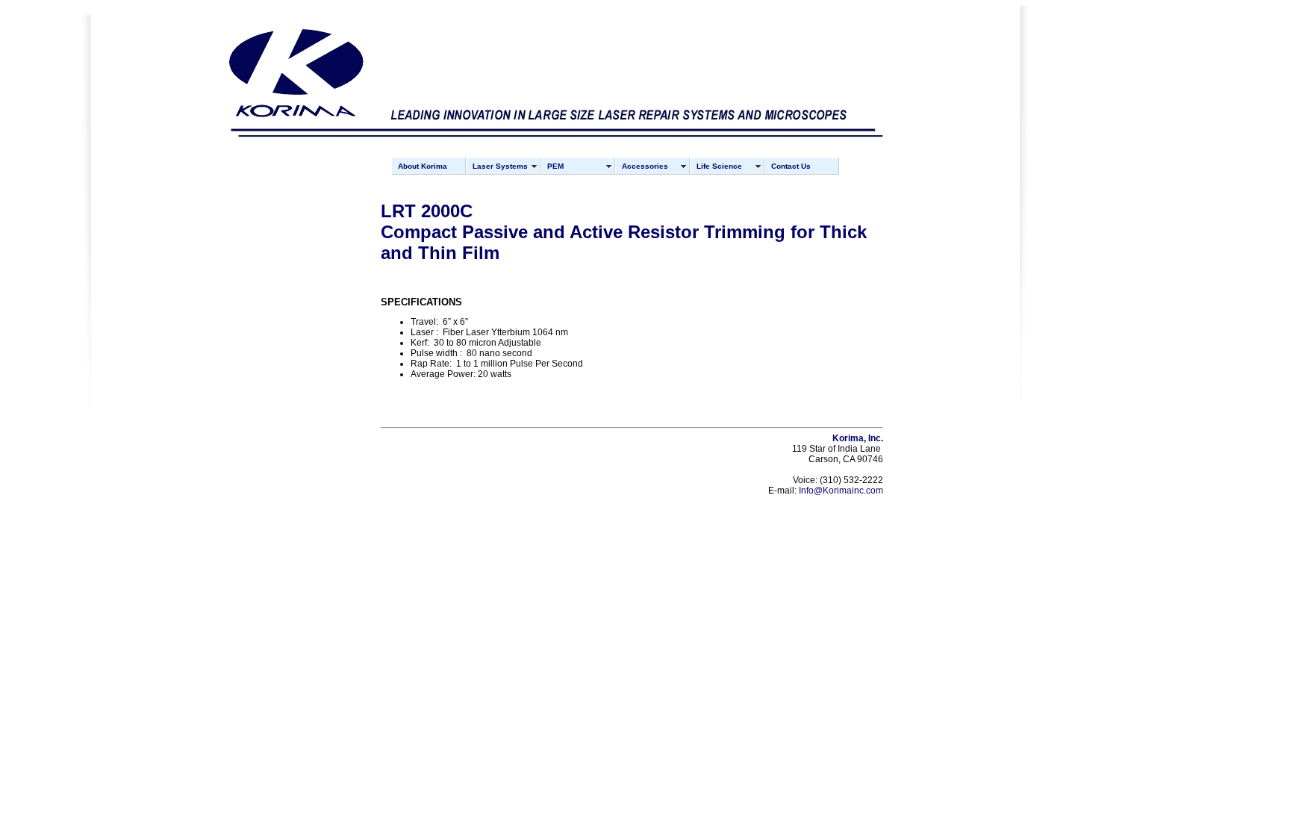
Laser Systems (500, 166)
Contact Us (791, 166)
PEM (555, 166)
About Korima (422, 166)
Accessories (645, 166)
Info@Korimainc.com (841, 490)
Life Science (719, 166)
